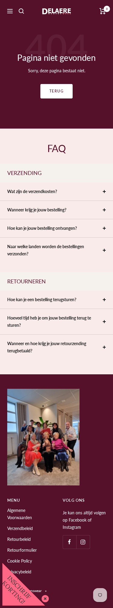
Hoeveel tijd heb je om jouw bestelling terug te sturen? (49, 321)
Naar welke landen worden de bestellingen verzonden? (45, 250)
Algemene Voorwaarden (19, 514)
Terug (56, 91)
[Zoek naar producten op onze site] (21, 11)
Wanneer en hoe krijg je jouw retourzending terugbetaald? (46, 347)
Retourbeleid (19, 539)
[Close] (44, 597)
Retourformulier (22, 550)
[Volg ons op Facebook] (69, 542)
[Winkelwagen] (102, 11)
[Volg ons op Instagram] (83, 542)
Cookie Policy (19, 560)
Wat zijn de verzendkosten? (32, 191)
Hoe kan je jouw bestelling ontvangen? (42, 228)
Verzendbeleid (20, 528)
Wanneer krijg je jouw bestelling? (36, 209)
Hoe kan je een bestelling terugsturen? (41, 299)
